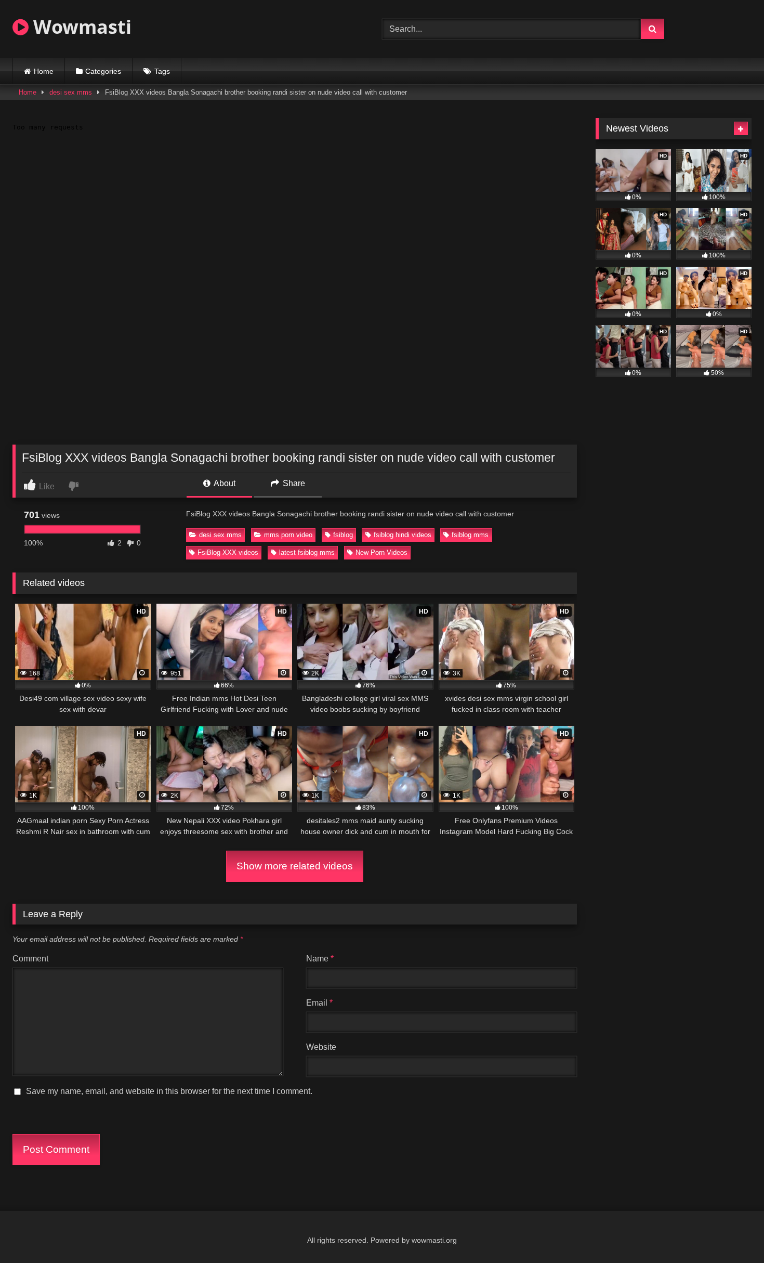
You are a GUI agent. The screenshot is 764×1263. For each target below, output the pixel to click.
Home (44, 71)
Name (320, 958)
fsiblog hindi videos (402, 535)
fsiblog (343, 535)
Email (319, 1002)
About (223, 483)
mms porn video (288, 535)
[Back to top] (731, 1232)
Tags (162, 71)
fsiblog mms (470, 535)
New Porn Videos (381, 552)
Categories (103, 71)
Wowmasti (80, 27)
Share (293, 483)
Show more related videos (294, 866)
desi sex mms (70, 92)
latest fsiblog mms (307, 552)
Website (321, 1047)
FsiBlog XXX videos (227, 552)
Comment (30, 958)
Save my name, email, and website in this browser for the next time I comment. (169, 1091)
